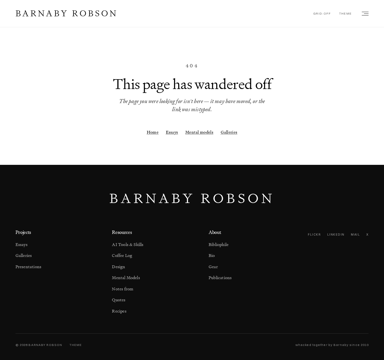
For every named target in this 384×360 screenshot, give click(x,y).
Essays (172, 132)
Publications (220, 277)
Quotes (118, 300)
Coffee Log (122, 255)
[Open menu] (364, 13)
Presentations (28, 266)
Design (118, 266)
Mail (355, 234)
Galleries (229, 132)
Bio (212, 255)
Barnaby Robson (66, 13)
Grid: (322, 13)
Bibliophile (219, 244)
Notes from (122, 289)
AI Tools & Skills (127, 244)
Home (153, 132)
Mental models (199, 132)
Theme (345, 13)
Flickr (314, 234)
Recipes (119, 311)
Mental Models (126, 277)
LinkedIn (336, 234)
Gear (213, 266)
